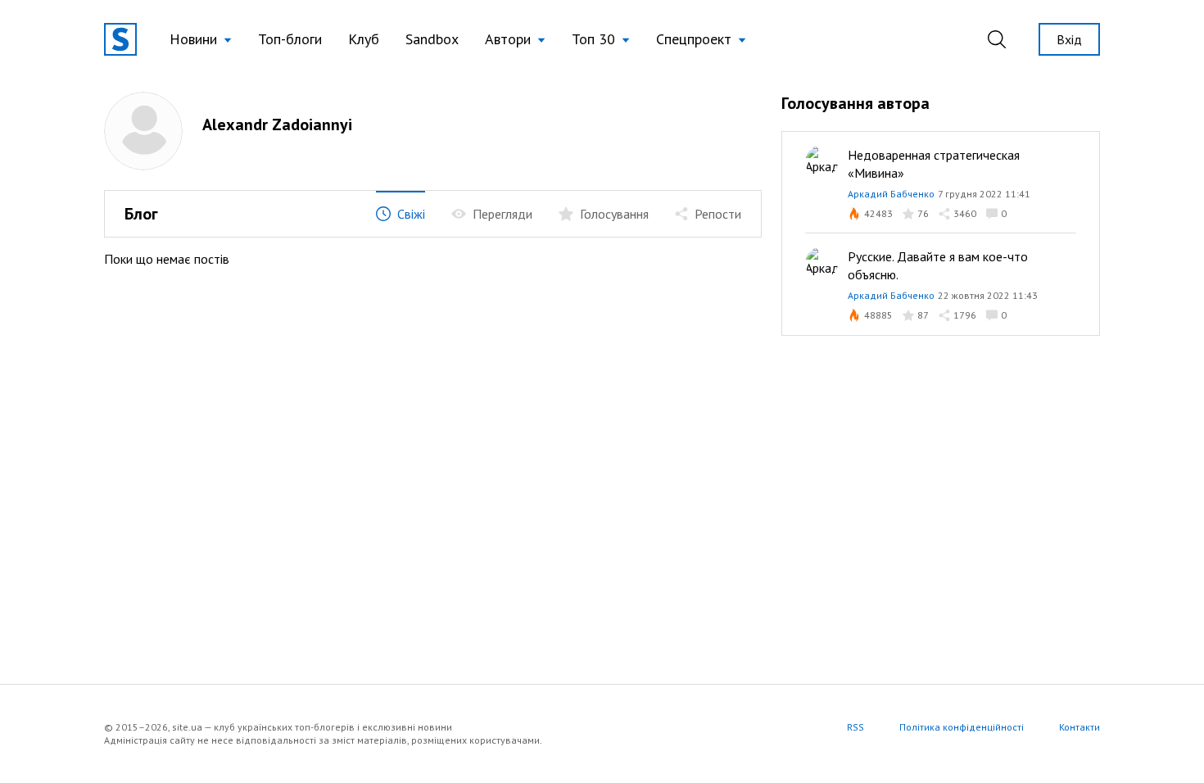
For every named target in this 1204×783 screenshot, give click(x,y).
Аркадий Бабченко (891, 194)
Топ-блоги (290, 38)
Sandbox (432, 38)
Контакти (1079, 727)
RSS (855, 727)
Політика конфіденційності (961, 727)
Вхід (1069, 39)
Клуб (363, 38)
